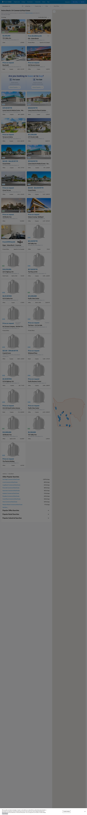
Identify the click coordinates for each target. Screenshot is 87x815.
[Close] (85, 811)
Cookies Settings (66, 811)
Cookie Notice (5, 813)
